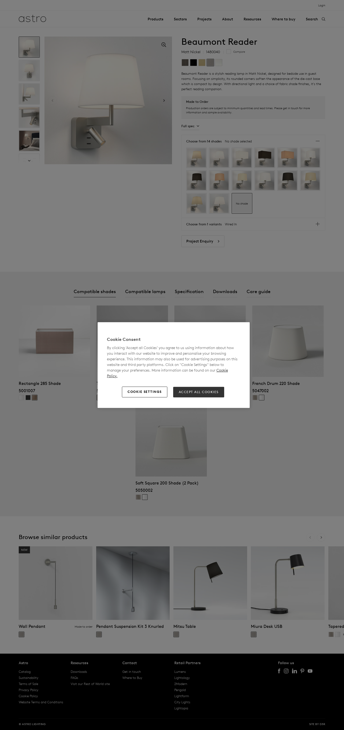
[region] (174, 365)
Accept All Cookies (199, 392)
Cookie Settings (145, 392)
